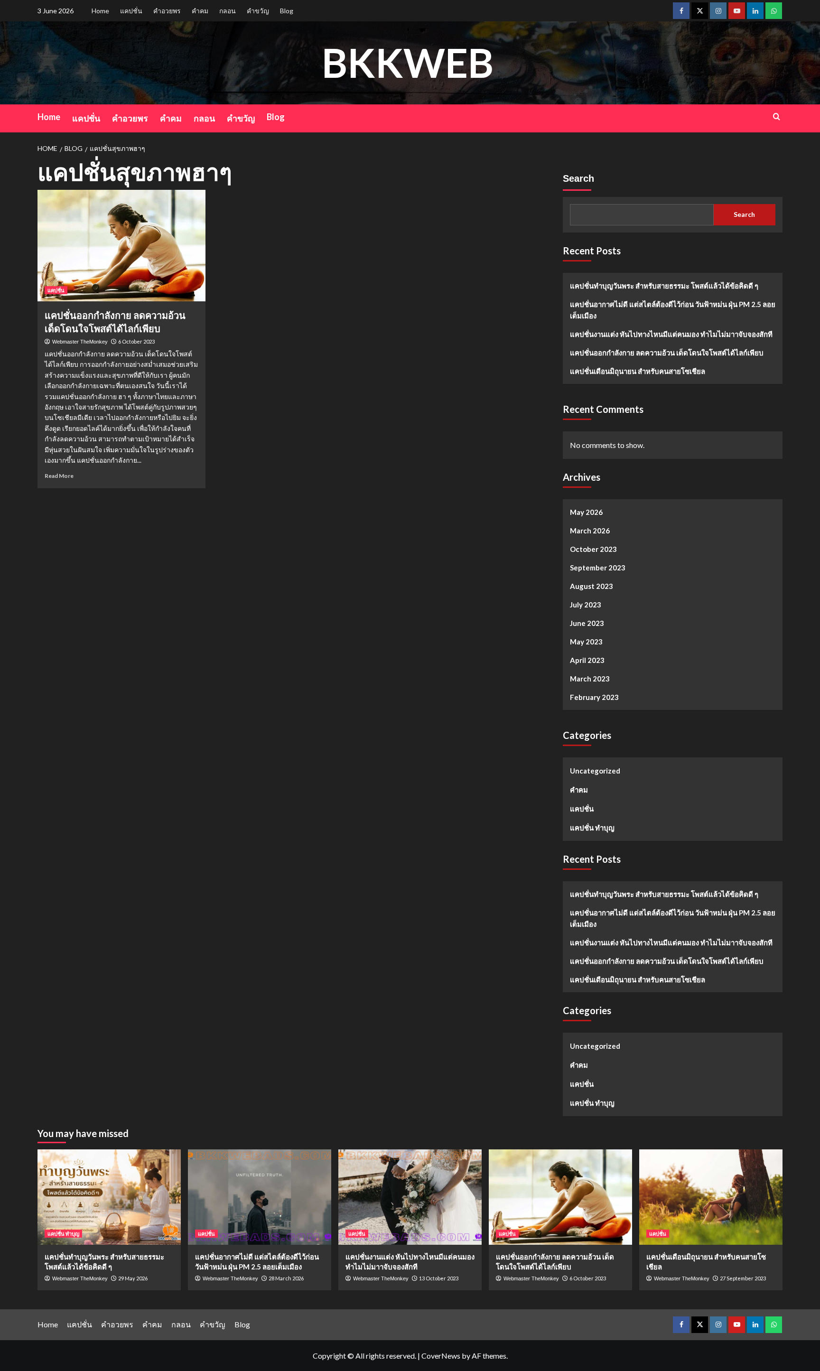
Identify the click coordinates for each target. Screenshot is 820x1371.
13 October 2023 (438, 1278)
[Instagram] (718, 10)
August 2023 (591, 586)
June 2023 (587, 623)
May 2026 (586, 512)
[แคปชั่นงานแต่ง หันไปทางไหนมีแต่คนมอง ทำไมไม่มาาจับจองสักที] (410, 1197)
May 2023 (586, 641)
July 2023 (585, 604)
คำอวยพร (167, 11)
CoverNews (440, 1355)
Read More (59, 475)
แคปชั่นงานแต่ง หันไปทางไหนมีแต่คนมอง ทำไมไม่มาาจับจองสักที (671, 334)
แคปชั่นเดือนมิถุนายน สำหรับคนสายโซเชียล (637, 371)
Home (100, 11)
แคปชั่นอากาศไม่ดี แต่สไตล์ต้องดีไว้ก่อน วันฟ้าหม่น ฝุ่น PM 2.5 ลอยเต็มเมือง (672, 310)
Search (578, 178)
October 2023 (593, 549)
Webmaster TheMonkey (80, 342)
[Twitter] (699, 10)
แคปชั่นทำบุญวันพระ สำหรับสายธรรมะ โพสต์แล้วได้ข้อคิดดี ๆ (664, 285)
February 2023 (594, 697)
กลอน (227, 11)
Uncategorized (595, 770)
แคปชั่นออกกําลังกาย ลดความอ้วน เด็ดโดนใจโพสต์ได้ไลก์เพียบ (667, 352)
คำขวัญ (258, 11)
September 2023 (597, 567)
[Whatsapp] (773, 10)
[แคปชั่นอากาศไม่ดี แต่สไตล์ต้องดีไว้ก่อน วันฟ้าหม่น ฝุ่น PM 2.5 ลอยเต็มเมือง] (259, 1197)
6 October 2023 (136, 341)
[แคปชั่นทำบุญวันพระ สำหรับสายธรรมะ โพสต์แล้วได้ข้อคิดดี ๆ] (109, 1197)
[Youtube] (736, 10)
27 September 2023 (743, 1278)
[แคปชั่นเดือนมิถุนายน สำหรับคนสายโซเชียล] (711, 1197)
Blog (286, 11)
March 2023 (590, 678)
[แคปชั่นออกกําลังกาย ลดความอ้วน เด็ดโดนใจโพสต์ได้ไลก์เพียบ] (121, 246)
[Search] (777, 116)
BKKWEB (408, 62)
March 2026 (590, 530)
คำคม (200, 11)
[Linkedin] (755, 10)
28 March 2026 (286, 1278)
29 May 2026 (133, 1278)
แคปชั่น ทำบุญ (592, 827)
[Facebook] (681, 10)
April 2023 (587, 660)
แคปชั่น (131, 11)
